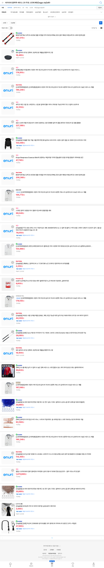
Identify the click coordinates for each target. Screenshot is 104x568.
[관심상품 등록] (12, 34)
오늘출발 (13, 23)
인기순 (93, 28)
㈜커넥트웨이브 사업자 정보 (51, 546)
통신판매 (40, 557)
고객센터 (52, 550)
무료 (27, 7)
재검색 (99, 7)
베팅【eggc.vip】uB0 (39, 7)
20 (23, 7)
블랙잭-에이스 (17, 7)
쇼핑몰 (4, 23)
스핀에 (31, 7)
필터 (100, 22)
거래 (44, 557)
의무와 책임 (44, 558)
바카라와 (10, 7)
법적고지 (60, 553)
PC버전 (59, 550)
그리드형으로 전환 (101, 28)
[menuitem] (10, 564)
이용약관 (44, 553)
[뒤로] (3, 2)
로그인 (45, 550)
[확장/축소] (102, 12)
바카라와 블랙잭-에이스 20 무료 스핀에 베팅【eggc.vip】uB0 (27, 3)
